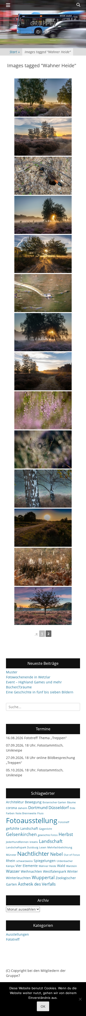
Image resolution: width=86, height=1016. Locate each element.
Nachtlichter (33, 853)
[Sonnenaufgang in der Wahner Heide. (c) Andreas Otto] (43, 97)
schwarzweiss (24, 861)
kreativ (34, 842)
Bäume (71, 802)
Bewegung (33, 802)
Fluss (40, 813)
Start (15, 52)
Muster (11, 672)
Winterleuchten (18, 878)
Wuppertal (43, 877)
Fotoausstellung (31, 820)
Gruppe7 (43, 23)
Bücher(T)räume (19, 687)
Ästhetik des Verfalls (37, 884)
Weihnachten (31, 871)
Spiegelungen (45, 860)
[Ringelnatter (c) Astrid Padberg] (43, 293)
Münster (11, 854)
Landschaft (51, 841)
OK (43, 1006)
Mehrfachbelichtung (59, 847)
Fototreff (63, 822)
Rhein (10, 860)
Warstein (71, 866)
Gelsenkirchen (21, 834)
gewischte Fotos (48, 835)
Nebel (56, 854)
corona (11, 807)
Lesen (42, 847)
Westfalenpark (54, 871)
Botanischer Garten (54, 802)
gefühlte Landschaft (22, 828)
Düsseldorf (58, 807)
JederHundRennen (17, 842)
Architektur (15, 802)
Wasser (13, 871)
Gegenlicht (45, 828)
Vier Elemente (27, 865)
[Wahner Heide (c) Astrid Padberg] (43, 137)
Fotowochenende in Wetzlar (28, 677)
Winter (72, 871)
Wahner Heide (47, 866)
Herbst (66, 834)
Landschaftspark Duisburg (22, 847)
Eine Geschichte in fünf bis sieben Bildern (39, 692)
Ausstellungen (17, 934)
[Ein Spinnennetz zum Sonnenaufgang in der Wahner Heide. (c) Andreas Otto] (43, 449)
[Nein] (80, 999)
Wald (61, 865)
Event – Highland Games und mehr (34, 682)
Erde (72, 808)
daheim (22, 808)
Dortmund (38, 807)
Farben (10, 813)
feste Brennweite (26, 813)
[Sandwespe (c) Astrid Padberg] (43, 176)
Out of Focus (72, 854)
